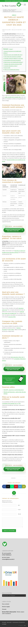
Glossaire (4, 609)
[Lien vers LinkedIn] (21, 626)
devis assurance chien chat (17, 357)
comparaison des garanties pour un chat (11, 403)
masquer (10, 49)
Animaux (14, 15)
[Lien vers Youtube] (25, 626)
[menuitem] (21, 4)
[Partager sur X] (8, 486)
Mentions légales (6, 606)
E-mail (19, 509)
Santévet (18, 328)
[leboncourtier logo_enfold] (11, 4)
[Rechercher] (21, 4)
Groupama (4, 329)
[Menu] (24, 4)
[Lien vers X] (23, 626)
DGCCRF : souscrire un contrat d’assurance (14, 389)
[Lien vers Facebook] (19, 626)
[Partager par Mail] (24, 486)
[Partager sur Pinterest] (16, 486)
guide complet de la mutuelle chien (13, 97)
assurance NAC (12, 316)
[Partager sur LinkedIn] (20, 486)
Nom (19, 505)
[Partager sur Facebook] (4, 486)
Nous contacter (5, 604)
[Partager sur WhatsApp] (12, 486)
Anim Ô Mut (11, 329)
